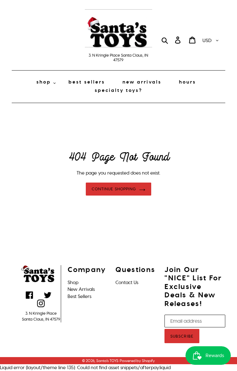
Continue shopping (114, 189)
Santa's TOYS (107, 361)
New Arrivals (81, 289)
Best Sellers (79, 296)
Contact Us (126, 282)
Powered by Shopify (137, 361)
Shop (73, 282)
